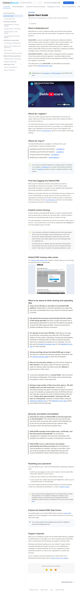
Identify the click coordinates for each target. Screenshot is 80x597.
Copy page (33, 23)
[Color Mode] (76, 2)
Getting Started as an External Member (12, 36)
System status (44, 589)
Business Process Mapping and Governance (12, 46)
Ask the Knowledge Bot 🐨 (53, 2)
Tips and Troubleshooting (68, 6)
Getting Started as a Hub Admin (12, 28)
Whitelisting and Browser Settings (13, 53)
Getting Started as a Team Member (11, 32)
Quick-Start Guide (8, 16)
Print (30, 20)
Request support (68, 2)
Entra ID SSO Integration (10, 67)
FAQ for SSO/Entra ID (9, 70)
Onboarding (6, 6)
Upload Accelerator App (10, 61)
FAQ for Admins (8, 50)
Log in (51, 589)
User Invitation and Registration (12, 43)
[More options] (37, 24)
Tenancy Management (18, 6)
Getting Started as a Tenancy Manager (11, 25)
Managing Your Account (53, 6)
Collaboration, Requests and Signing (35, 6)
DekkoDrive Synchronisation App (12, 59)
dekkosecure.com (33, 589)
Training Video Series (9, 19)
